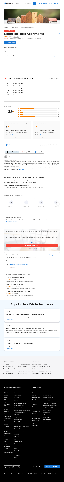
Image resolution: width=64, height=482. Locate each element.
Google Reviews (18, 419)
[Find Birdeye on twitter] (31, 466)
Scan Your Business (47, 410)
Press (33, 409)
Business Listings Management (21, 426)
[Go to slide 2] (32, 242)
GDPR (28, 473)
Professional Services (48, 397)
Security (24, 473)
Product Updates (36, 411)
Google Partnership (7, 449)
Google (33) (27, 152)
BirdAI (5, 441)
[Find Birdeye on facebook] (28, 466)
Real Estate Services (8, 373)
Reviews (6, 397)
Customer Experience (19, 428)
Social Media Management (20, 431)
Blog (33, 406)
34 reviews (16, 36)
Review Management (19, 405)
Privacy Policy (18, 473)
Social (5, 414)
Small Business (17, 395)
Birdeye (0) (39, 152)
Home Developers (22, 366)
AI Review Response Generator (50, 405)
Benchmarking (7, 433)
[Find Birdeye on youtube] (39, 466)
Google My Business (19, 421)
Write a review (42, 3)
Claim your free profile (31, 245)
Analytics (6, 444)
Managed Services (47, 395)
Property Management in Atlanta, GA (41, 366)
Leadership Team (36, 397)
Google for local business (20, 403)
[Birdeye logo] (8, 3)
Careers (34, 413)
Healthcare (16, 443)
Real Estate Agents (8, 366)
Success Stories (36, 416)
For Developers (46, 414)
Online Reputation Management (22, 410)
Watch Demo (35, 399)
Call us (10, 261)
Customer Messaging (19, 412)
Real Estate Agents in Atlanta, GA (40, 364)
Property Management (9, 369)
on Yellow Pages (15, 156)
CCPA (35, 473)
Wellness (16, 460)
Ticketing (6, 436)
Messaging (6, 426)
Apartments (6, 371)
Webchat (6, 411)
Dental (15, 439)
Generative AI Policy (42, 473)
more (11, 134)
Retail (15, 457)
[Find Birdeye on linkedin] (33, 466)
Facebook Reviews (18, 424)
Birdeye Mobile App (8, 452)
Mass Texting (7, 418)
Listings (6, 395)
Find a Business (46, 412)
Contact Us (35, 425)
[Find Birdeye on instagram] (36, 466)
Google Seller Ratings (7, 405)
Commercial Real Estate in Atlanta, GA (41, 371)
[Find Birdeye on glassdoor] (42, 466)
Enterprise (16, 397)
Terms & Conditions (9, 473)
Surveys (6, 429)
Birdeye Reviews (36, 418)
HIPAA (31, 473)
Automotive (17, 436)
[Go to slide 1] (31, 242)
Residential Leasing (22, 369)
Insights (6, 431)
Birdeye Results (35, 420)
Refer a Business (47, 419)
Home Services (17, 446)
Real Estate (15, 27)
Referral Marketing (18, 414)
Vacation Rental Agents (24, 371)
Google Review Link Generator (50, 407)
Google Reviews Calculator (49, 403)
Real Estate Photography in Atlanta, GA (41, 373)
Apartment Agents (22, 373)
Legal (15, 448)
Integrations (7, 446)
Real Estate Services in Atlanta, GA (40, 369)
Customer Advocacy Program (50, 421)
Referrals (6, 399)
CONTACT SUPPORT (52, 467)
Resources (34, 404)
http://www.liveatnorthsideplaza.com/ (19, 264)
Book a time (35, 402)
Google (13, 267)
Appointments (7, 416)
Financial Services (18, 441)
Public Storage (17, 453)
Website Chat (17, 417)
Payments (6, 421)
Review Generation (18, 407)
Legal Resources (36, 423)
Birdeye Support (46, 417)
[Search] (34, 3)
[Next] (58, 203)
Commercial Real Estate (24, 364)
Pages (5, 402)
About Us (34, 395)
